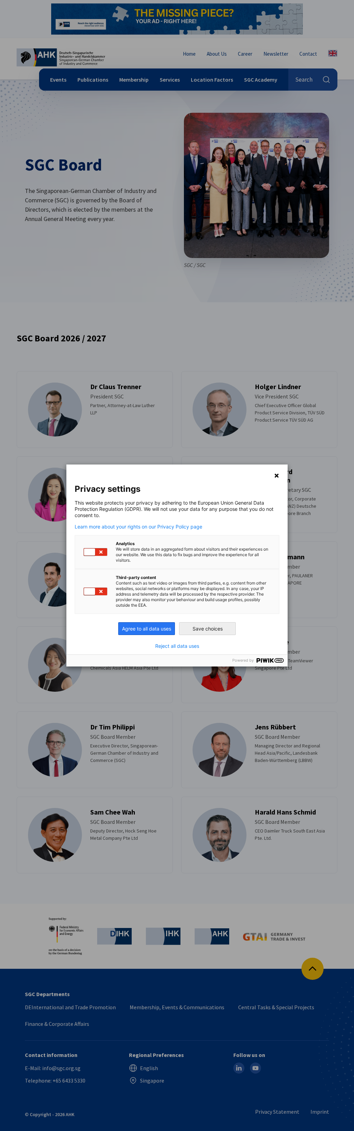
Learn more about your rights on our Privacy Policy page (138, 527)
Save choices (208, 629)
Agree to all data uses (146, 629)
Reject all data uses (177, 646)
